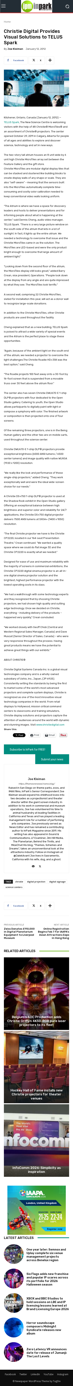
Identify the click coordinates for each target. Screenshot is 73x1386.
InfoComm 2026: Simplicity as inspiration (36, 1170)
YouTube (49, 1374)
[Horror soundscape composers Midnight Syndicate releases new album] (14, 1327)
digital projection (36, 881)
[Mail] (33, 865)
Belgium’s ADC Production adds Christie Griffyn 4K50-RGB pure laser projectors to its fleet (36, 1021)
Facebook (10, 1374)
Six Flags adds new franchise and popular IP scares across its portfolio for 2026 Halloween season (47, 1279)
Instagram (62, 1374)
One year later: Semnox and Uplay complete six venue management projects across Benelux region (46, 1255)
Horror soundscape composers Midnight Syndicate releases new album (43, 1328)
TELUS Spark (11, 122)
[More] (50, 60)
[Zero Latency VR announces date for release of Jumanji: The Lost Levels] (14, 1352)
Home (7, 21)
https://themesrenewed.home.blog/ (36, 784)
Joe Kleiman (15, 49)
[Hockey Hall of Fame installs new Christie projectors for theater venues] (36, 1067)
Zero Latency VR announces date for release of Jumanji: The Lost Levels (46, 1352)
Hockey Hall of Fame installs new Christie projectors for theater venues (37, 1094)
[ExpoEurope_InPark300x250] (36, 1210)
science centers (13, 887)
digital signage (57, 881)
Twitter (23, 1374)
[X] (40, 865)
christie (19, 881)
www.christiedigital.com (50, 724)
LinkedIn (35, 1374)
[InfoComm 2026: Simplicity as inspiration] (36, 1140)
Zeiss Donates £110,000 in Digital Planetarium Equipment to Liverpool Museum (19, 933)
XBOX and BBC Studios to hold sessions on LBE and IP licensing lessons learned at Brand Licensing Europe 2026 (47, 1304)
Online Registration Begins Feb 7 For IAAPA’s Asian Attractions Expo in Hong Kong (53, 933)
